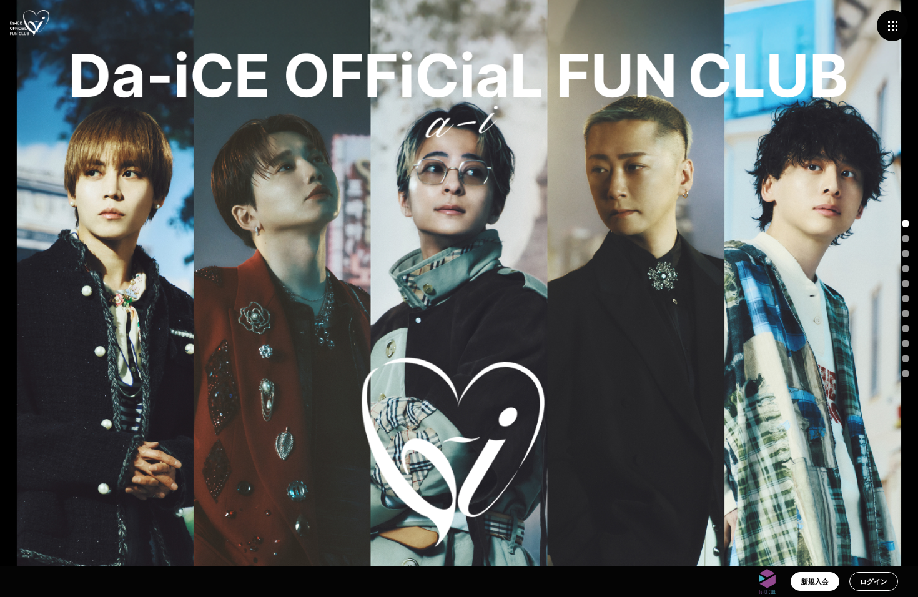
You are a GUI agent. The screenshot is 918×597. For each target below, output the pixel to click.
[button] (905, 223)
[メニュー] (892, 25)
